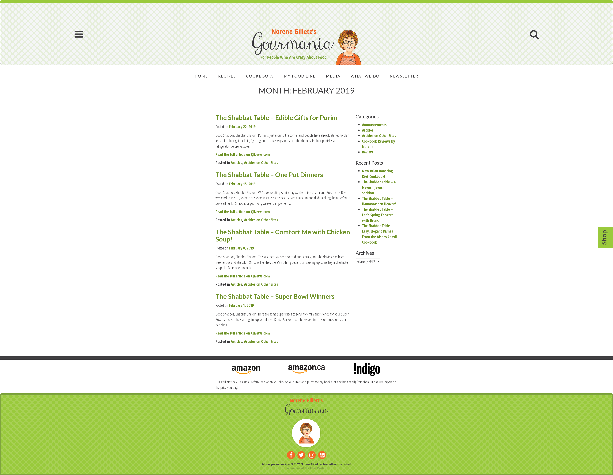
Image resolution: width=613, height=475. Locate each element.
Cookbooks (260, 76)
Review (367, 152)
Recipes (227, 76)
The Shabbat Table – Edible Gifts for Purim (276, 117)
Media (333, 76)
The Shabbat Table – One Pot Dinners (269, 175)
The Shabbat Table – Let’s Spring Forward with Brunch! (378, 214)
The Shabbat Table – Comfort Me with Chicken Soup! (283, 235)
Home (201, 76)
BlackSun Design (315, 468)
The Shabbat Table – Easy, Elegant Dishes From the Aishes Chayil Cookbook (379, 234)
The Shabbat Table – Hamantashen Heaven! (379, 201)
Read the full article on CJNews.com (243, 154)
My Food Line (300, 76)
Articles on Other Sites (261, 162)
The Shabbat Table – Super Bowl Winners (275, 296)
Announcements (374, 124)
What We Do (365, 76)
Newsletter (404, 76)
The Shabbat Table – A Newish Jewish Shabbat (379, 187)
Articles (236, 162)
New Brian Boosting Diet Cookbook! (377, 173)
